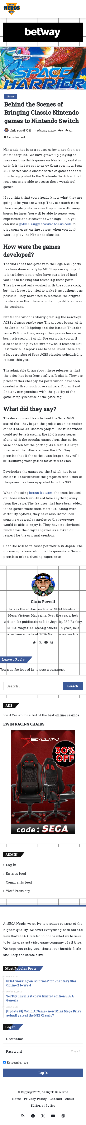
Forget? (75, 1051)
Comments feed (19, 882)
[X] (40, 642)
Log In (43, 1073)
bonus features (41, 492)
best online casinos (63, 715)
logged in (27, 669)
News (11, 96)
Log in (11, 865)
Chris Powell (17, 130)
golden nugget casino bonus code (45, 224)
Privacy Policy (35, 1099)
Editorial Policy (43, 1105)
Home (16, 1099)
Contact (56, 1099)
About (69, 1099)
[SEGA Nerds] (11, 9)
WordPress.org (18, 891)
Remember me (17, 1062)
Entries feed (16, 873)
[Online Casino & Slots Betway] (43, 32)
